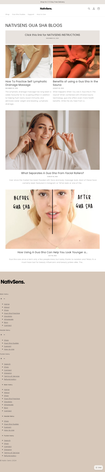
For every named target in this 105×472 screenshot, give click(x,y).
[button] (89, 8)
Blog (6, 322)
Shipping (8, 373)
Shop (6, 310)
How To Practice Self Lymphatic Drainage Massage (26, 83)
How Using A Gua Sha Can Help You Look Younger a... (53, 252)
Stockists (8, 316)
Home (7, 304)
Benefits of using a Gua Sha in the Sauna (75, 83)
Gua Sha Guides (11, 343)
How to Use (9, 349)
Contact (7, 325)
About (6, 307)
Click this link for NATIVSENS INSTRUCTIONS (52, 35)
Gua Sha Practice (12, 313)
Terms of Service (11, 376)
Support (7, 346)
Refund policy (10, 379)
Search (7, 364)
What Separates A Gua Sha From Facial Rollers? (52, 173)
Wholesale (8, 319)
